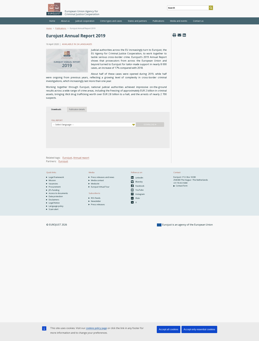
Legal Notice (54, 202)
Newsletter (96, 201)
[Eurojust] (54, 9)
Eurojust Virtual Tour (100, 186)
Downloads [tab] (56, 109)
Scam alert (53, 209)
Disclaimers (54, 199)
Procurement (55, 186)
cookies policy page (96, 328)
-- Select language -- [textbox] (63, 124)
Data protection (56, 196)
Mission (52, 180)
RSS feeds (95, 198)
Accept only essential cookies (199, 329)
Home (52, 20)
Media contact (97, 180)
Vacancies (53, 183)
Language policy (56, 206)
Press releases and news (102, 177)
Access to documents (58, 193)
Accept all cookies (168, 329)
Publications (60, 28)
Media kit (95, 183)
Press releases (98, 204)
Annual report (81, 157)
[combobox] (94, 124)
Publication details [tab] (77, 109)
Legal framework (56, 177)
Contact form (182, 185)
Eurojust (67, 157)
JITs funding (54, 190)
